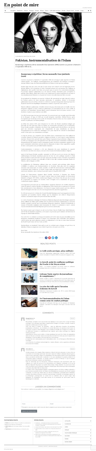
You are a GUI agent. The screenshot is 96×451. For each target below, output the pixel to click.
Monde (63, 10)
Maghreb (67, 435)
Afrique (42, 10)
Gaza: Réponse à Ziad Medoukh (15, 424)
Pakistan (26, 56)
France (46, 10)
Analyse (26, 10)
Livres (81, 10)
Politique (31, 10)
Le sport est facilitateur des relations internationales (45, 427)
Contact (46, 446)
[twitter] (88, 10)
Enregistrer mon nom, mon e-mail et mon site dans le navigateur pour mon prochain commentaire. (47, 407)
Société (77, 10)
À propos (40, 446)
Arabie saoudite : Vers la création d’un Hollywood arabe (46, 428)
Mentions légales (53, 446)
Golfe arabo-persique (55, 10)
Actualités (13, 10)
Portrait (37, 10)
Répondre (72, 318)
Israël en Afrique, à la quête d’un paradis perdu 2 (21, 422)
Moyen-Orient (70, 10)
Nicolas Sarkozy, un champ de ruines (21, 429)
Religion (32, 56)
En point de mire (21, 4)
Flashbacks (20, 10)
